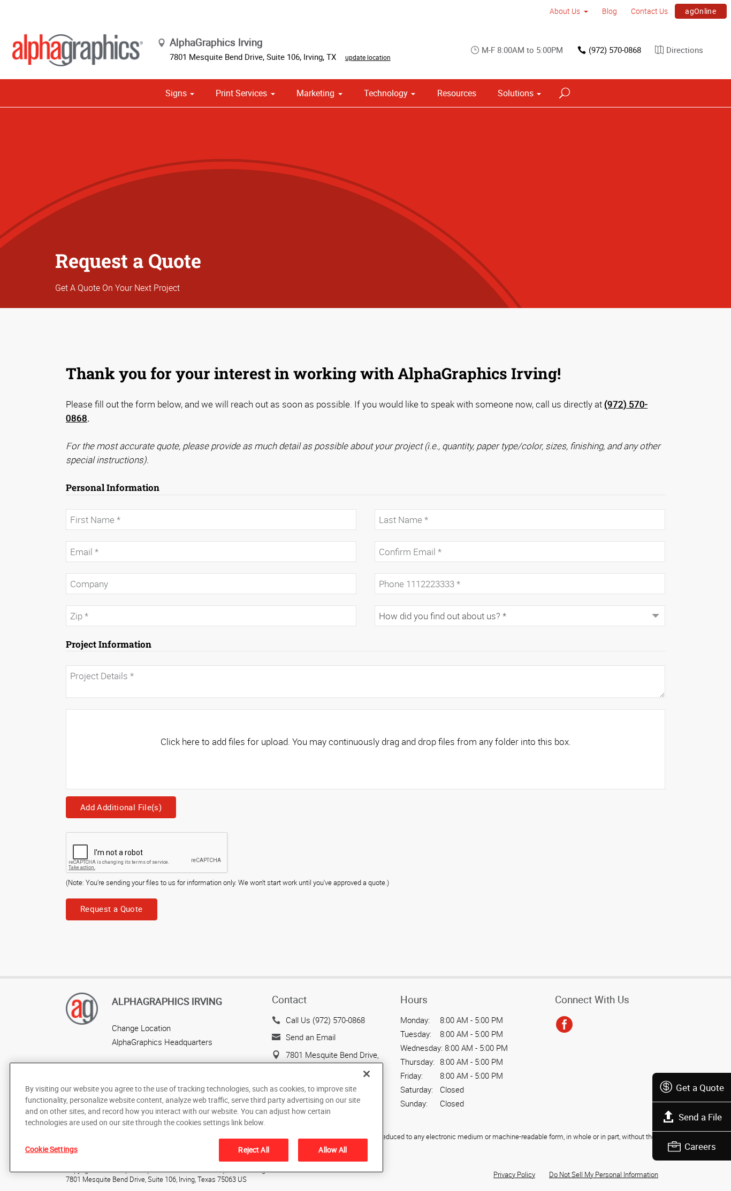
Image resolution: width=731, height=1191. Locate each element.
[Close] (366, 1074)
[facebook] (564, 1025)
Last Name (392, 504)
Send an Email (311, 1037)
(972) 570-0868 (615, 49)
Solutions (516, 93)
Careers (700, 1146)
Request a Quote (111, 908)
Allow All (332, 1149)
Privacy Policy (514, 1174)
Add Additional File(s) (121, 807)
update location (368, 57)
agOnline (700, 11)
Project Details (88, 659)
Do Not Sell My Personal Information (603, 1174)
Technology (386, 93)
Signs (176, 93)
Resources (456, 93)
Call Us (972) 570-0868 (325, 1020)
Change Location (141, 1028)
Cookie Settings (51, 1149)
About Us (565, 11)
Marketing (315, 93)
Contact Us (649, 11)
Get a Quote (700, 1087)
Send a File (700, 1117)
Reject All (253, 1149)
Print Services (241, 93)
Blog (609, 11)
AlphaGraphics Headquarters (162, 1041)
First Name (84, 504)
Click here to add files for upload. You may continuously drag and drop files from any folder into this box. (366, 741)
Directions (684, 49)
